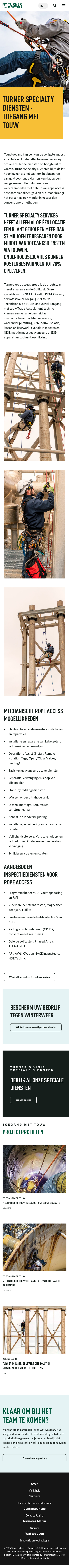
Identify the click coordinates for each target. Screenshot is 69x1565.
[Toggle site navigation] (63, 5)
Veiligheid (34, 1490)
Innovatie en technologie (34, 1540)
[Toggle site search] (55, 5)
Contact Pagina (34, 1515)
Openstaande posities (35, 1458)
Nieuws (34, 1528)
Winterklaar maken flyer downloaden (29, 977)
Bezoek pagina (23, 1099)
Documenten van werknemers (34, 1503)
